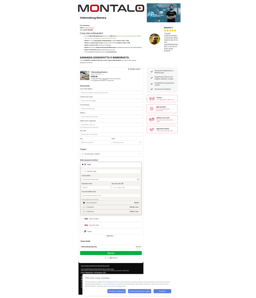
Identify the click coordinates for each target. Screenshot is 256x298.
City (81, 139)
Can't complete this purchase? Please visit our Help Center (97, 269)
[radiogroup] (111, 198)
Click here (105, 79)
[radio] (82, 164)
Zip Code (83, 131)
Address (82, 113)
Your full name (85, 105)
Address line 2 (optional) (88, 121)
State (113, 139)
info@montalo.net (89, 27)
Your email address (86, 89)
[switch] (84, 171)
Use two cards (91, 171)
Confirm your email (86, 97)
